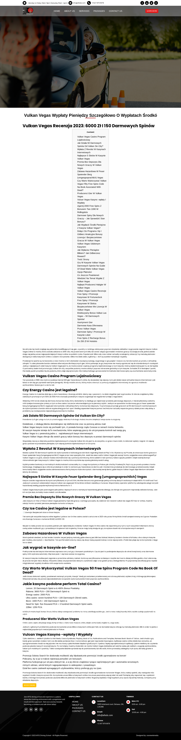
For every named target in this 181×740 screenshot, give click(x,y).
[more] (149, 11)
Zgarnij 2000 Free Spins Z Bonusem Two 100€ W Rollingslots (89, 209)
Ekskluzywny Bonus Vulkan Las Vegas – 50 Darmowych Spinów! (91, 316)
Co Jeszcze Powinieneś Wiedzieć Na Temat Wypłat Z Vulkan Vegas (90, 278)
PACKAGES (99, 11)
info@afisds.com (105, 715)
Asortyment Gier (85, 322)
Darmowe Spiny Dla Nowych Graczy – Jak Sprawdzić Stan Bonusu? (91, 218)
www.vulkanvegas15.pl (147, 455)
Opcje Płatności (84, 272)
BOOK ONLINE (29, 685)
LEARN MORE (152, 11)
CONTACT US (115, 11)
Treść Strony (83, 259)
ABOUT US (69, 11)
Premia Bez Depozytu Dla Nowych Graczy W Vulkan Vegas (89, 165)
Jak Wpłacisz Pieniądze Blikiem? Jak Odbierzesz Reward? (88, 253)
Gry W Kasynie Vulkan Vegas (91, 262)
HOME (57, 11)
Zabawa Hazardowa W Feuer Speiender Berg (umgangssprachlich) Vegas (90, 174)
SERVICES (84, 11)
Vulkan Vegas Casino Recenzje (91, 291)
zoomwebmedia (152, 735)
